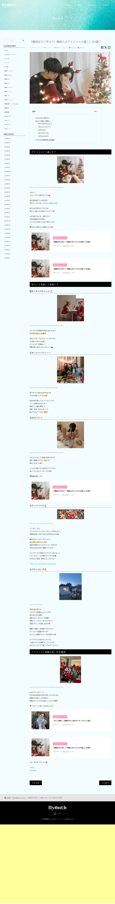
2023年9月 (7, 184)
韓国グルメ (7, 79)
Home (69, 5)
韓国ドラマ (7, 95)
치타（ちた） (8, 124)
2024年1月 (7, 167)
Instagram (33, 770)
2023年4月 (7, 204)
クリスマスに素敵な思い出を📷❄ (45, 140)
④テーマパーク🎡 (43, 133)
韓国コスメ (7, 83)
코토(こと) (7, 128)
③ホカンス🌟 (42, 130)
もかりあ (6, 58)
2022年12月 (7, 221)
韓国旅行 (6, 108)
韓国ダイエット (8, 87)
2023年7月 (7, 192)
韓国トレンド (8, 91)
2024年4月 (7, 155)
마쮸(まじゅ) (7, 116)
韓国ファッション (9, 100)
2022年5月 (7, 250)
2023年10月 (7, 180)
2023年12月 (7, 171)
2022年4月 (7, 254)
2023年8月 (7, 188)
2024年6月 (7, 147)
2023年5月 (7, 200)
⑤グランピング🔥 (43, 136)
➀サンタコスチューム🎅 (45, 123)
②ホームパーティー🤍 (44, 126)
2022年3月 (7, 258)
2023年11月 (7, 175)
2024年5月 (7, 151)
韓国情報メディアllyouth (61, 48)
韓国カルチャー (48, 48)
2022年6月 (7, 245)
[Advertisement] (54, 837)
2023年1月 (7, 217)
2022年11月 (7, 225)
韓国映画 (6, 112)
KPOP (6, 50)
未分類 (6, 67)
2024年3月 (7, 159)
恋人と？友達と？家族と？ (43, 121)
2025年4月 (7, 138)
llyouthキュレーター (36, 48)
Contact (104, 5)
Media (79, 5)
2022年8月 (7, 237)
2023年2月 (7, 213)
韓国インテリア (8, 71)
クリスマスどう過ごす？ (42, 118)
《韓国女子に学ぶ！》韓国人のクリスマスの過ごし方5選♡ (72, 242)
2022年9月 (7, 233)
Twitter (32, 767)
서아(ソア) (7, 120)
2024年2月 (7, 163)
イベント (6, 63)
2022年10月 (7, 229)
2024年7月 (7, 143)
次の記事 (105, 783)
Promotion (91, 5)
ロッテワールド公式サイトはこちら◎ (43, 564)
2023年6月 (7, 196)
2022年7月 (7, 241)
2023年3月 (7, 208)
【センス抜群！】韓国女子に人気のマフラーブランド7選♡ (72, 721)
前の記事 (36, 783)
